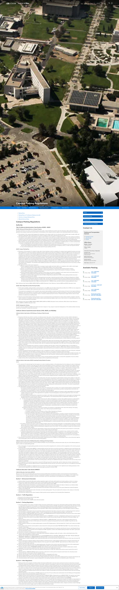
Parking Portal (87, 220)
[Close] (117, 587)
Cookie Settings (82, 587)
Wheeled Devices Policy (24, 219)
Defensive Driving (88, 216)
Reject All (91, 587)
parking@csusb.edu (89, 236)
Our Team (24, 207)
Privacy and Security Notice (30, 588)
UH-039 (87, 239)
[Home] (11, 3)
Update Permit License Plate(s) (91, 223)
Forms (85, 212)
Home (18, 207)
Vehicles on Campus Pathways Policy (27, 217)
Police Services (65, 207)
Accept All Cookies (100, 587)
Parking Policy (22, 213)
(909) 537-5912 (88, 238)
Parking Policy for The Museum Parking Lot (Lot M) (29, 215)
